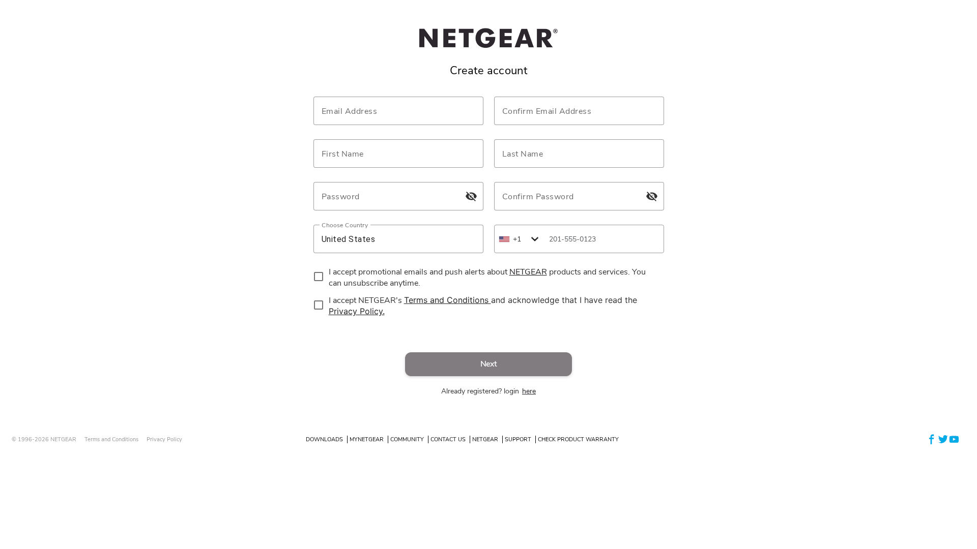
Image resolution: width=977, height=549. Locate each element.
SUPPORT (518, 439)
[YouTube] (954, 439)
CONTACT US (448, 439)
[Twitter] (943, 439)
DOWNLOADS (324, 439)
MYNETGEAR (367, 439)
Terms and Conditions (111, 439)
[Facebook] (931, 439)
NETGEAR (485, 439)
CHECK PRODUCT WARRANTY (578, 439)
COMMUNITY (407, 439)
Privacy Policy (164, 439)
